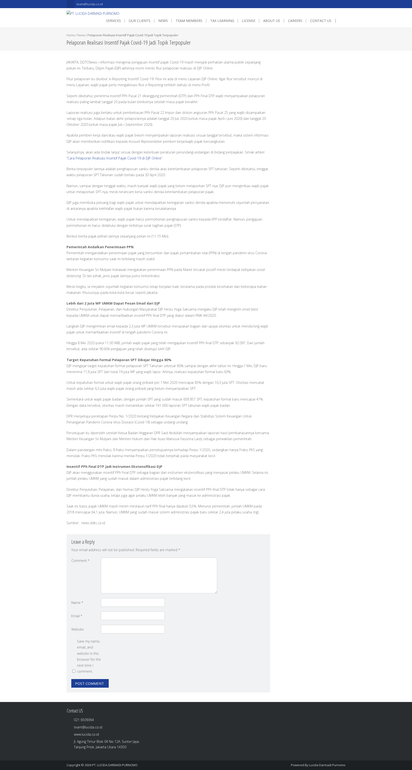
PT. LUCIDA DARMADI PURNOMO (115, 765)
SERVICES (113, 21)
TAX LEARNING (222, 21)
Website (77, 629)
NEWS (163, 21)
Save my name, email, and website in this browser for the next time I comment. (89, 656)
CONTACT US (320, 21)
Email (76, 616)
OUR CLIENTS (139, 21)
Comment (80, 560)
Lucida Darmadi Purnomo (327, 765)
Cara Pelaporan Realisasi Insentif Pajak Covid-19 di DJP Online (114, 158)
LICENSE (248, 21)
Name (77, 602)
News (81, 35)
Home (71, 35)
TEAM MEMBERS (189, 21)
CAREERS (295, 21)
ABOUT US (271, 21)
